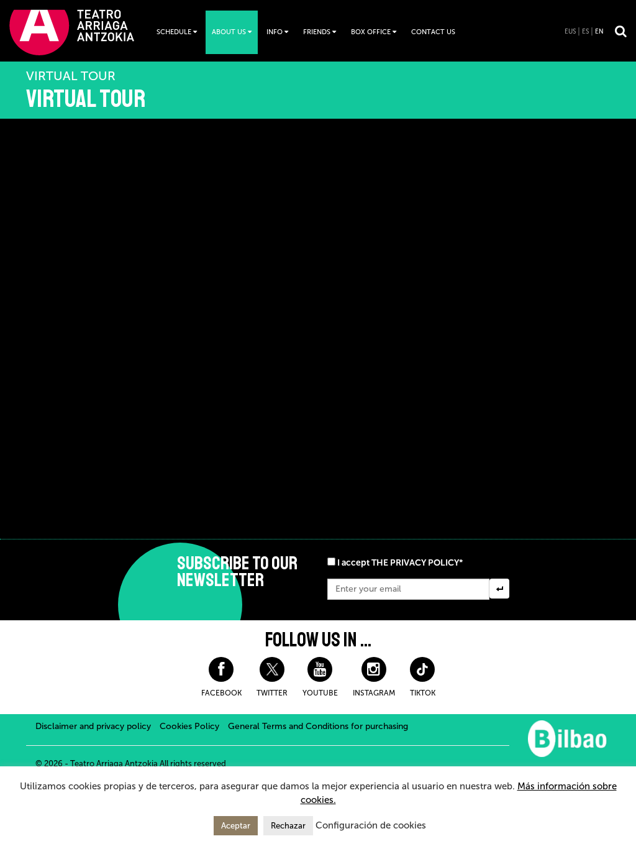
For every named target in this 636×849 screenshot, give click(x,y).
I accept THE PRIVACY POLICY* (400, 563)
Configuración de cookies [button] (371, 825)
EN (599, 31)
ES (585, 31)
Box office (371, 32)
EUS (570, 31)
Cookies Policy (189, 726)
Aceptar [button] (235, 825)
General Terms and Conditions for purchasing (318, 726)
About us (229, 32)
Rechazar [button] (288, 825)
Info (274, 32)
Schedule (174, 32)
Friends (316, 32)
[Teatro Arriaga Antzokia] (71, 32)
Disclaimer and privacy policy (93, 726)
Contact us (433, 32)
